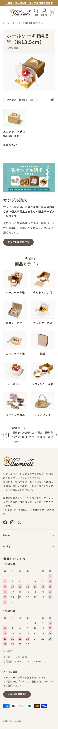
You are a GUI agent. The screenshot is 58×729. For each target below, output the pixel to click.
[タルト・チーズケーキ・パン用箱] (43, 279)
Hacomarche (15, 721)
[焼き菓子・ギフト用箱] (15, 309)
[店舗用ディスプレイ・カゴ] (43, 401)
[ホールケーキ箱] (15, 279)
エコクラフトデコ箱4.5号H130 (14, 134)
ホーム (6, 23)
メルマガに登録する (17, 694)
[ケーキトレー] (15, 371)
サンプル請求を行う (18, 242)
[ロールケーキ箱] (15, 340)
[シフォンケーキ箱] (43, 371)
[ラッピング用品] (15, 401)
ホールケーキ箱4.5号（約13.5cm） (29, 23)
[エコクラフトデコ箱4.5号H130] (14, 118)
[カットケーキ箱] (43, 309)
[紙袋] (43, 340)
